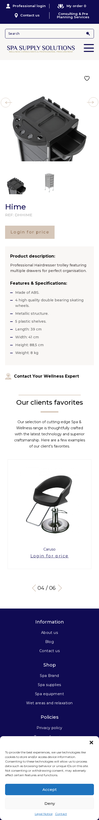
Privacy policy (49, 728)
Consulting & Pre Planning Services (73, 15)
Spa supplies (49, 684)
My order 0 (76, 6)
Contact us (30, 15)
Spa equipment (49, 694)
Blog (49, 641)
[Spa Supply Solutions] (49, 48)
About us (49, 632)
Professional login (29, 6)
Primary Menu (89, 48)
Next (58, 588)
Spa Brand (49, 675)
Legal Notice (44, 814)
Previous (35, 588)
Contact (61, 814)
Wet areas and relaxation (49, 703)
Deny (49, 803)
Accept (49, 789)
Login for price (29, 232)
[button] (91, 742)
